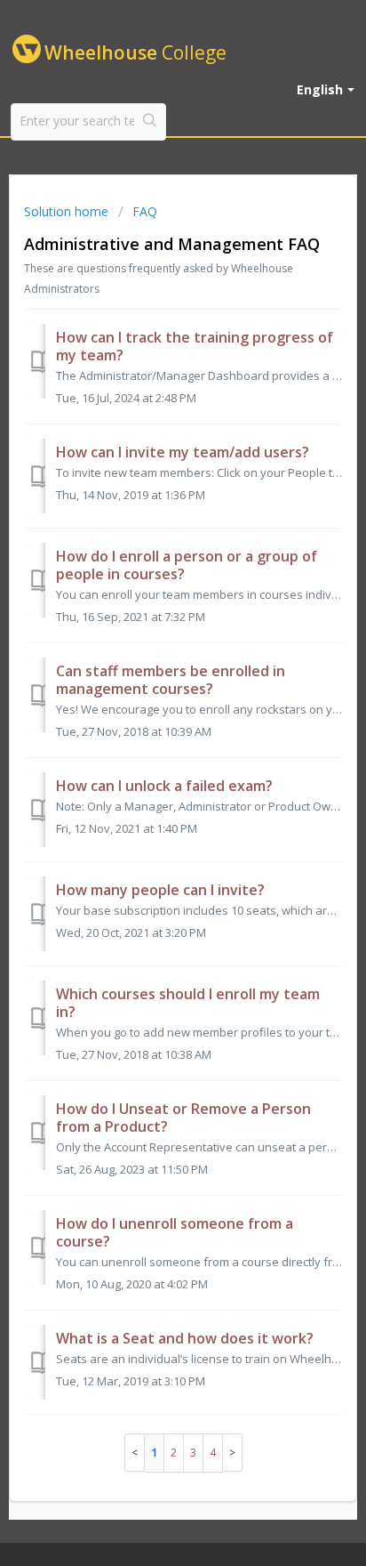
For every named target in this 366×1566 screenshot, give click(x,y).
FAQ (144, 211)
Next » (233, 1452)
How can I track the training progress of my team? (194, 346)
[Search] (149, 122)
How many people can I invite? (160, 890)
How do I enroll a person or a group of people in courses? (186, 565)
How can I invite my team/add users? (182, 452)
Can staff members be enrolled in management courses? (170, 679)
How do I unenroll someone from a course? (174, 1232)
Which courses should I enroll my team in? (188, 1002)
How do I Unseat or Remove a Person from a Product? (183, 1117)
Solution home (68, 211)
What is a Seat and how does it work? (185, 1338)
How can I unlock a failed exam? (164, 785)
